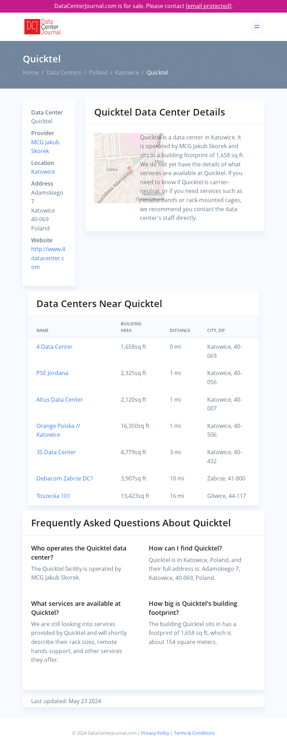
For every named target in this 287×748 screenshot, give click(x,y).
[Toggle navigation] (256, 26)
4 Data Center (54, 347)
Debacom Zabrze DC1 (64, 478)
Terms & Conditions (194, 733)
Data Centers (64, 72)
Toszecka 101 (53, 496)
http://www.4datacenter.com (48, 258)
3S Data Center (56, 452)
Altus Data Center (59, 399)
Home (31, 72)
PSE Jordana (52, 373)
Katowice (127, 72)
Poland (98, 72)
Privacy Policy (155, 733)
